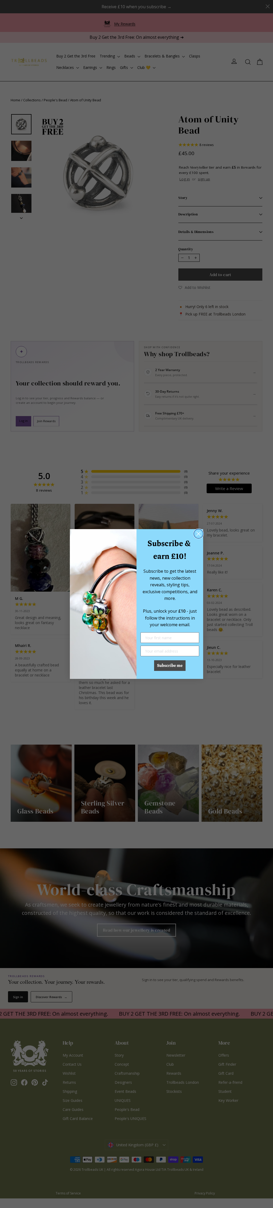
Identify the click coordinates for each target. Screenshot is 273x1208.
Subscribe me (170, 665)
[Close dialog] (198, 533)
